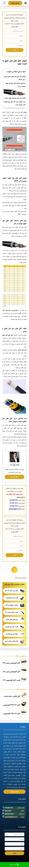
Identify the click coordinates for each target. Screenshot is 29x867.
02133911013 (14, 503)
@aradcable (8, 811)
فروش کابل (23, 112)
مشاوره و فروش (15, 3)
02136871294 (14, 506)
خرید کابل (17, 428)
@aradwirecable (9, 814)
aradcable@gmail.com (15, 509)
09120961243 (14, 500)
